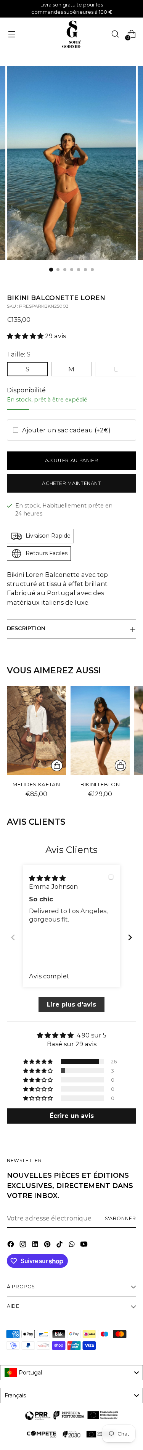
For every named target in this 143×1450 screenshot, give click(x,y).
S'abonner (120, 1218)
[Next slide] (130, 937)
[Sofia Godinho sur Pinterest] (48, 1245)
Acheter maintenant (71, 483)
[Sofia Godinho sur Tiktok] (60, 1245)
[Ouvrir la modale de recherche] (115, 34)
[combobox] (71, 1372)
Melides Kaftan (36, 784)
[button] (26, 336)
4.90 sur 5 (91, 1035)
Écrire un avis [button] (72, 1115)
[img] (47, 878)
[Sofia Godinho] (71, 34)
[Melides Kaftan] (36, 730)
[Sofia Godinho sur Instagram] (23, 1245)
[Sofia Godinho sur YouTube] (84, 1245)
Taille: (19, 354)
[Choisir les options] (57, 765)
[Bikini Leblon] (100, 730)
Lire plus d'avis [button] (71, 1004)
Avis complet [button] (49, 976)
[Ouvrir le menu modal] (11, 34)
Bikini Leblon (100, 784)
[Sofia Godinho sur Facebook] (11, 1245)
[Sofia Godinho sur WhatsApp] (72, 1245)
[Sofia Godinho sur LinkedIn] (35, 1245)
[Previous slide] (13, 937)
